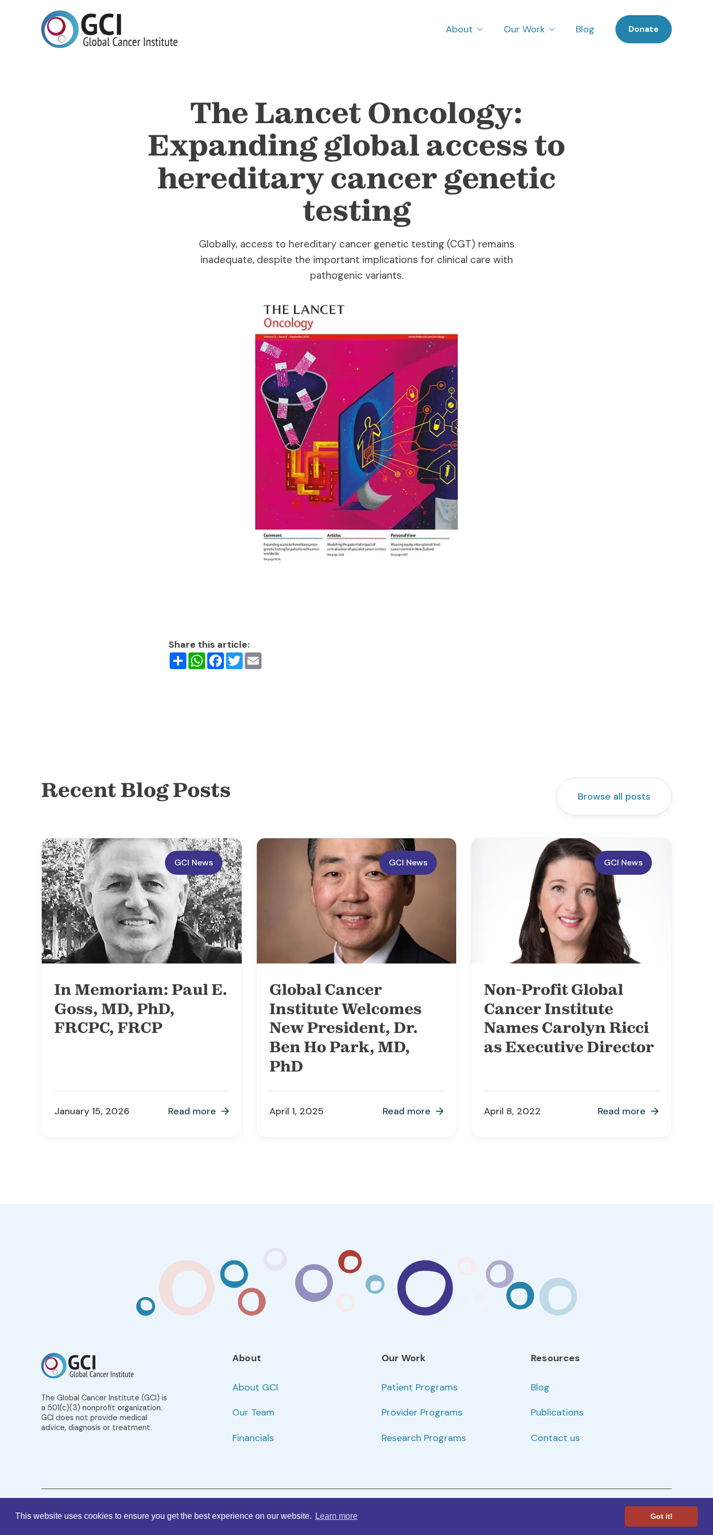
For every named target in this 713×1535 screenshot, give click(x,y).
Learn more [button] (336, 1516)
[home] (109, 29)
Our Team (253, 1412)
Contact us (555, 1438)
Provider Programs (422, 1412)
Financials (253, 1438)
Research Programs (424, 1438)
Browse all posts (614, 796)
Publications (557, 1412)
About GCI (255, 1387)
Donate (643, 28)
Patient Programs (420, 1387)
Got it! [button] (661, 1516)
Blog (585, 29)
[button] (464, 29)
